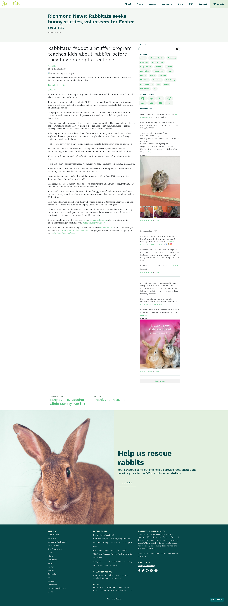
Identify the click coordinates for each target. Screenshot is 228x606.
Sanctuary (157, 80)
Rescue (163, 75)
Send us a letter (106, 227)
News (140, 4)
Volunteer (52, 560)
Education (166, 4)
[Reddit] (151, 103)
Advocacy (172, 58)
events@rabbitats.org (98, 220)
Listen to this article (57, 85)
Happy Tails (159, 71)
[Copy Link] (169, 103)
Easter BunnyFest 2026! (103, 535)
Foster (51, 567)
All (155, 89)
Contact (203, 4)
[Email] (160, 103)
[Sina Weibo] (169, 98)
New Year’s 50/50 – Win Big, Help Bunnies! (111, 539)
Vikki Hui (52, 66)
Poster (143, 75)
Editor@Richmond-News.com (75, 230)
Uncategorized (146, 84)
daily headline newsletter (63, 233)
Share (157, 220)
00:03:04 (52, 89)
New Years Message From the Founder (110, 550)
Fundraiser (144, 71)
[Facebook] (143, 98)
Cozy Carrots (145, 67)
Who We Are (53, 535)
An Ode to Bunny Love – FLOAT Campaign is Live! (112, 544)
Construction (157, 62)
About (128, 4)
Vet (158, 84)
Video (166, 84)
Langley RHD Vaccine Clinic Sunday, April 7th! (69, 402)
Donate (159, 67)
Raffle (152, 75)
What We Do (53, 538)
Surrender (52, 585)
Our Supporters (55, 549)
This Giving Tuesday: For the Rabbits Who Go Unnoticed (112, 556)
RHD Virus (144, 80)
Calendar (144, 62)
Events (152, 4)
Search (143, 45)
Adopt (142, 58)
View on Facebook (146, 220)
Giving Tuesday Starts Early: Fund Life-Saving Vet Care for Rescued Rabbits (112, 563)
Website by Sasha (114, 599)
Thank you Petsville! (110, 400)
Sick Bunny (170, 80)
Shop (180, 4)
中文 (191, 4)
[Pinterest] (160, 98)
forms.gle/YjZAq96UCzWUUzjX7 (154, 304)
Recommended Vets (57, 588)
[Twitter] (151, 98)
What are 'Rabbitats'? (57, 542)
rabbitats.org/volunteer (93, 222)
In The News (53, 545)
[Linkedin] (143, 103)
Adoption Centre (157, 58)
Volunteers (145, 89)
